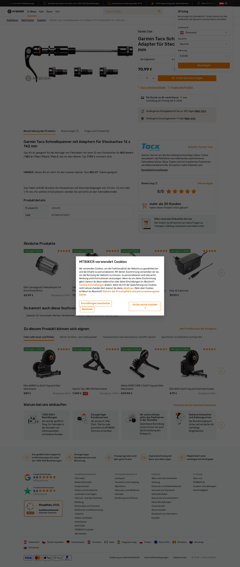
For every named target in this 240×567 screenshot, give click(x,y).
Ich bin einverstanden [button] (144, 306)
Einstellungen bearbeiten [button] (95, 303)
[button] (128, 288)
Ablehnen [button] (87, 309)
